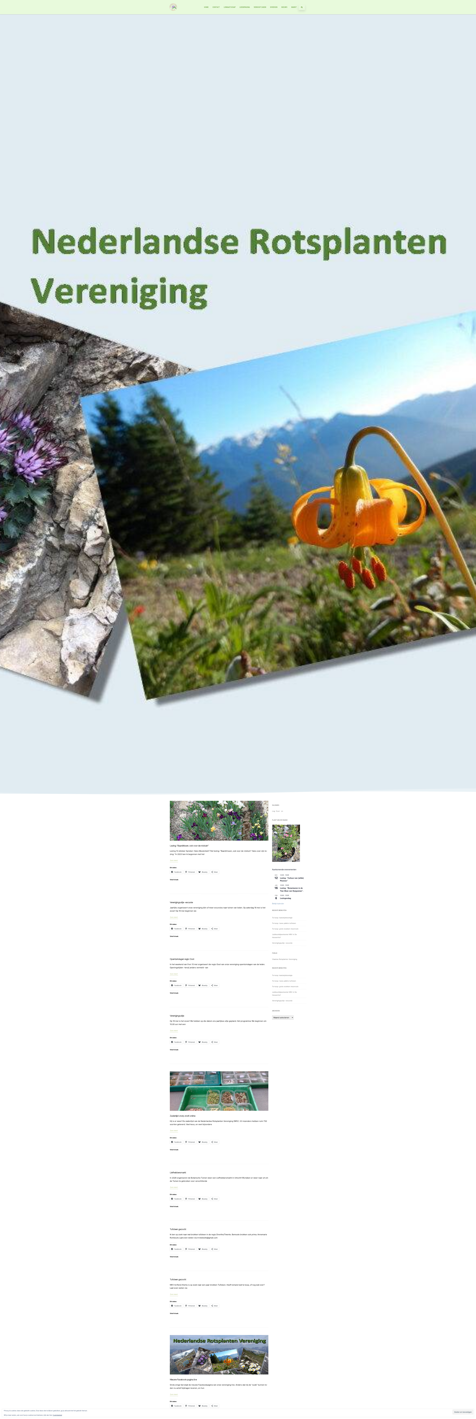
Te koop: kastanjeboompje (282, 918)
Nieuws (284, 7)
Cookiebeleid (57, 1415)
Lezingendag (285, 898)
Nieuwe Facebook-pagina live (183, 1379)
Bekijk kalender (278, 903)
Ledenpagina (244, 7)
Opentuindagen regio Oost (182, 959)
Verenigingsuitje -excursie (181, 902)
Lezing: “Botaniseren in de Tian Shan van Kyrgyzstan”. (291, 889)
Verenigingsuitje (177, 1016)
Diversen (273, 7)
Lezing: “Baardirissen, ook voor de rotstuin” (189, 846)
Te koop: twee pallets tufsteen (284, 923)
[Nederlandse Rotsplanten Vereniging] (173, 13)
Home (206, 7)
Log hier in (277, 811)
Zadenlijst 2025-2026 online (182, 1116)
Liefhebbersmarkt (178, 1172)
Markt (294, 7)
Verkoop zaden (260, 7)
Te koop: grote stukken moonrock (285, 929)
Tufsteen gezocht (178, 1229)
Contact (216, 7)
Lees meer (174, 860)
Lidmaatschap (230, 7)
